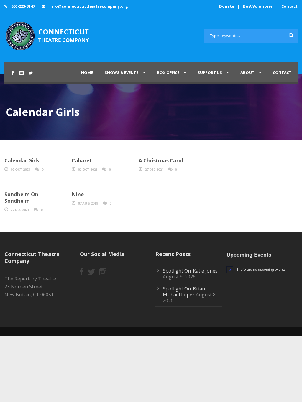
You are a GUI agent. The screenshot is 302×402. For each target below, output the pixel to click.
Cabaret (82, 160)
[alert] (264, 269)
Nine (78, 194)
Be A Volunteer (258, 6)
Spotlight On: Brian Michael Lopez (184, 291)
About (247, 72)
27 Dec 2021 (154, 169)
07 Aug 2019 (88, 203)
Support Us (210, 72)
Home (87, 72)
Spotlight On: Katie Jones (190, 271)
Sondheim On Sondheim (21, 197)
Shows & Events (122, 72)
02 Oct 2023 (20, 169)
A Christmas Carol (161, 160)
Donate (226, 6)
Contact (289, 6)
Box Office (168, 72)
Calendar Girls (21, 160)
